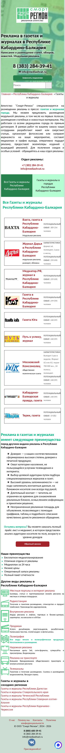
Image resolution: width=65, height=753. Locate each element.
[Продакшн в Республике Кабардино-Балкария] (5, 631)
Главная (6, 94)
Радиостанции (18, 601)
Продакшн (16, 626)
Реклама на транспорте (23, 658)
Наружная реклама (21, 647)
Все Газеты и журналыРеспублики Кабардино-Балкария (17, 186)
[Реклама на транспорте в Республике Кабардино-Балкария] (5, 663)
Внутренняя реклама (22, 611)
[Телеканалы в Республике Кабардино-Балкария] (5, 674)
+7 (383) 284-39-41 (32, 165)
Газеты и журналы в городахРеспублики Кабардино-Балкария (48, 185)
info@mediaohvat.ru (32, 169)
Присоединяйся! (32, 749)
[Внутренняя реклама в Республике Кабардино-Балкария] (5, 621)
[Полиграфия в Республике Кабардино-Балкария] (5, 642)
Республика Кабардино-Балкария (32, 94)
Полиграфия (17, 636)
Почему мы (24, 720)
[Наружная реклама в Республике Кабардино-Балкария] (5, 653)
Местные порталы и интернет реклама (32, 590)
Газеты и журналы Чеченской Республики (25, 695)
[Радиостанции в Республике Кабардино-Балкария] (5, 606)
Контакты (37, 720)
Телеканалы (17, 668)
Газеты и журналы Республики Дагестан (24, 688)
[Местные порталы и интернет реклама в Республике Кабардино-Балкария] (5, 595)
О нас (12, 720)
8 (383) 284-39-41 (32, 734)
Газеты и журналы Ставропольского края (24, 692)
